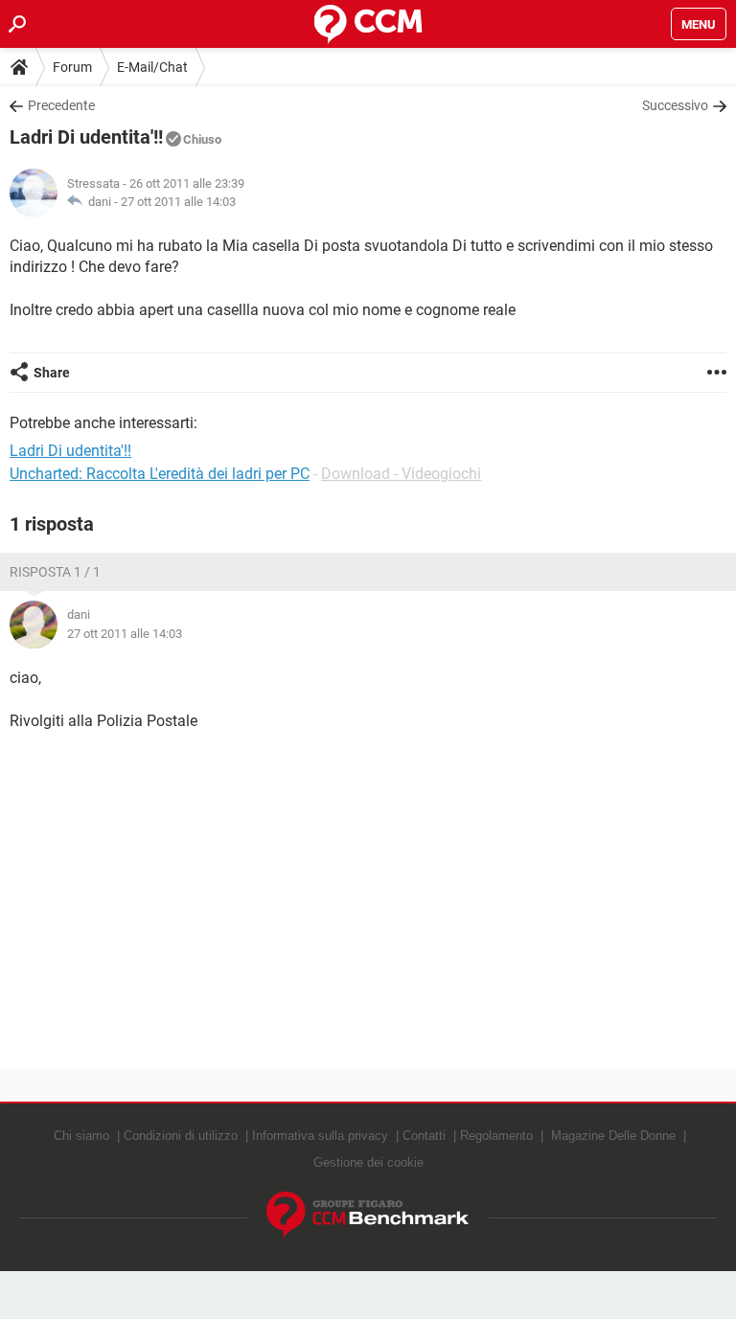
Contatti (424, 1135)
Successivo (675, 105)
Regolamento (496, 1135)
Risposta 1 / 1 (55, 572)
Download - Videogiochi (401, 474)
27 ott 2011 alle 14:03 (178, 201)
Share (52, 372)
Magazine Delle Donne (613, 1135)
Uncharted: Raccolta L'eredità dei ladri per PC (160, 474)
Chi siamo (81, 1135)
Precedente (61, 105)
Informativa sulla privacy (320, 1135)
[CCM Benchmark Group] (368, 1215)
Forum (72, 67)
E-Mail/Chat (152, 67)
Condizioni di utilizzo (181, 1135)
